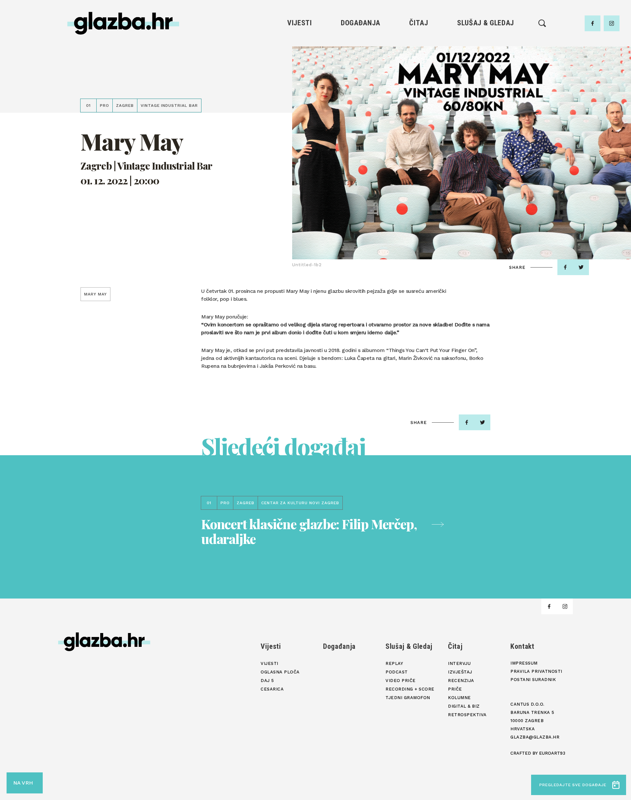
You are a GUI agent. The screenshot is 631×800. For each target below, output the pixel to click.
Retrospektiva (418, 110)
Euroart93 (552, 753)
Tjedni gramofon (485, 54)
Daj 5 (299, 87)
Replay (486, 43)
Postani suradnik (533, 679)
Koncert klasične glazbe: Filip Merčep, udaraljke (309, 531)
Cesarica (299, 76)
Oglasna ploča (299, 54)
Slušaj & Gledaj (485, 23)
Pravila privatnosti (536, 671)
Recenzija (419, 65)
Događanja (360, 23)
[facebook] (592, 23)
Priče (418, 76)
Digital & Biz (418, 99)
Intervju (419, 43)
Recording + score (485, 87)
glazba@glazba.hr (534, 737)
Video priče (485, 76)
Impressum (524, 663)
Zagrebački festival (299, 65)
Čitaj (418, 23)
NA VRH (23, 783)
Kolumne (418, 87)
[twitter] (581, 267)
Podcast (485, 65)
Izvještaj (419, 54)
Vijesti (299, 23)
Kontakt (522, 646)
